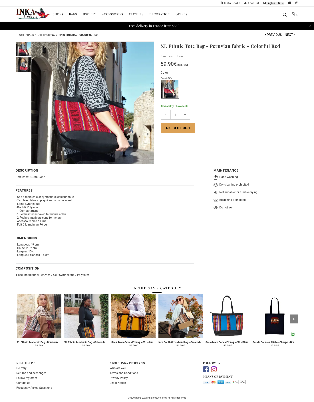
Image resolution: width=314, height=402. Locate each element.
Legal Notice (118, 383)
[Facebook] (289, 3)
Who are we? (118, 368)
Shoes (58, 14)
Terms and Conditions (124, 373)
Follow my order (26, 378)
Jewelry (89, 14)
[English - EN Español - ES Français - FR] (275, 3)
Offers (181, 14)
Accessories (112, 14)
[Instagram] (296, 3)
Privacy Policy (119, 378)
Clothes (136, 14)
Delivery (21, 368)
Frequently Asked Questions (34, 387)
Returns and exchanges (31, 373)
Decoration (159, 14)
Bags (73, 14)
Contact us (23, 383)
